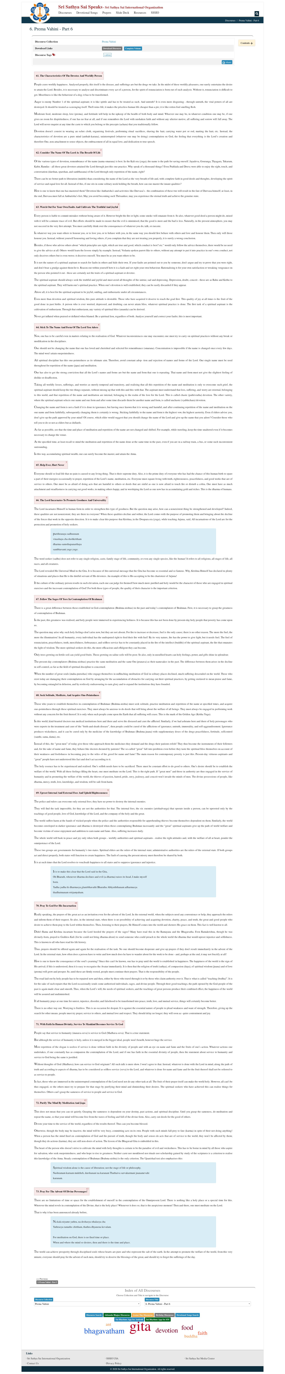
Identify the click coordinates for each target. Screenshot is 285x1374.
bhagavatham (104, 1330)
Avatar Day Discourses (143, 1315)
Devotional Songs (87, 13)
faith (202, 1332)
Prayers (106, 13)
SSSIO (155, 13)
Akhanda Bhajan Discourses (117, 1315)
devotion (167, 1330)
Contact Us (33, 1363)
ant (108, 1324)
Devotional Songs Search (188, 1315)
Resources (140, 13)
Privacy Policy (114, 1363)
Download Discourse (112, 48)
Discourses (65, 13)
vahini (107, 55)
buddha (190, 1336)
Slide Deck (122, 13)
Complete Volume (133, 48)
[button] (246, 43)
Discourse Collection (43, 1299)
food (187, 1327)
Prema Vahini (109, 41)
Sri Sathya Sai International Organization (48, 1358)
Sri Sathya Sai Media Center (200, 1358)
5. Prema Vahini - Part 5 (47, 1282)
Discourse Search (94, 1315)
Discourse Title (152, 1299)
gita (140, 1325)
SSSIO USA (112, 1358)
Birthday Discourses (165, 1315)
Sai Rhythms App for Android (129, 1319)
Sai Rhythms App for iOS (157, 1319)
